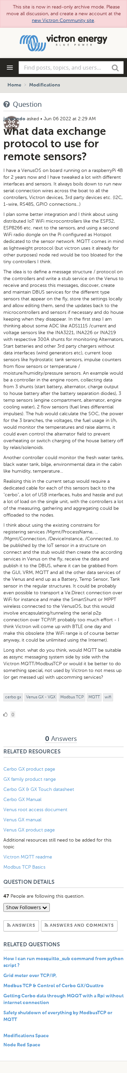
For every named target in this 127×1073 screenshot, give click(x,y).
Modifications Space (26, 1035)
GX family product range (29, 779)
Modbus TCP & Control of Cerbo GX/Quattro (53, 985)
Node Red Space (21, 1045)
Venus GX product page (29, 830)
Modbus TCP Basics (24, 867)
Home (14, 85)
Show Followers (24, 907)
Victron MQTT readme (27, 857)
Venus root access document (35, 810)
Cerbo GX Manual (22, 799)
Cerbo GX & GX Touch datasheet (38, 789)
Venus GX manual (22, 820)
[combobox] (71, 67)
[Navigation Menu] (9, 67)
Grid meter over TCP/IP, (30, 975)
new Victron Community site (63, 20)
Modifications (44, 85)
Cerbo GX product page (29, 769)
